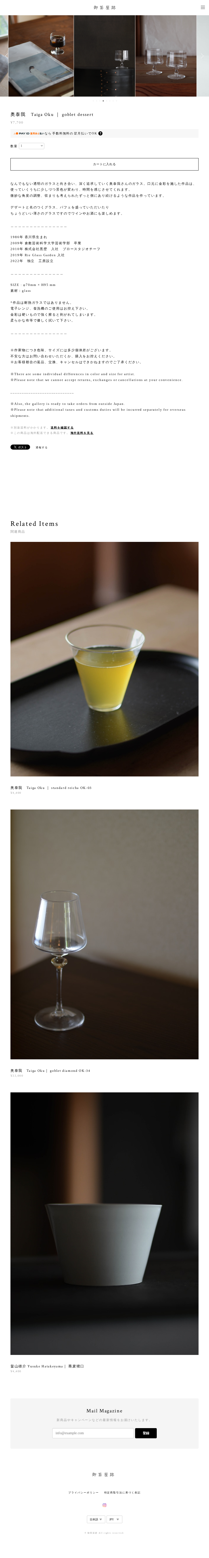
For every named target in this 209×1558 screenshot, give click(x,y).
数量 (14, 146)
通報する (42, 447)
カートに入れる (104, 164)
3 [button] (99, 100)
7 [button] (113, 100)
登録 (146, 1433)
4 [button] (103, 100)
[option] (41, 56)
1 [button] (93, 100)
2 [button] (96, 100)
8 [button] (116, 100)
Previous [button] (7, 55)
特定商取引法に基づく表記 (122, 1492)
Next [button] (201, 55)
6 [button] (109, 100)
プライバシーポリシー (83, 1492)
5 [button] (106, 100)
